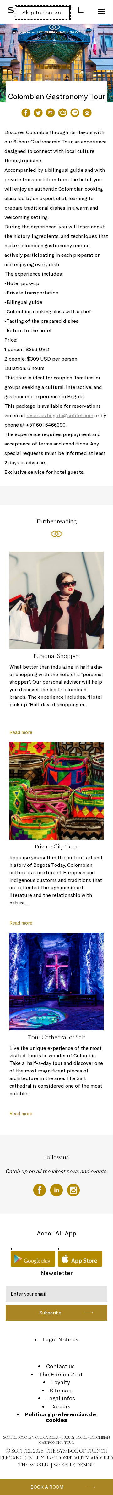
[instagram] (73, 1189)
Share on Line (74, 112)
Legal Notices (60, 1339)
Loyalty (60, 1382)
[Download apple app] (80, 1259)
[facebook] (40, 1189)
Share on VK (62, 112)
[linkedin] (57, 1189)
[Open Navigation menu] (100, 12)
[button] (101, 90)
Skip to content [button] (42, 12)
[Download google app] (33, 1259)
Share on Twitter (38, 112)
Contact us (60, 1366)
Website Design (74, 1464)
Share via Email (50, 112)
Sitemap (61, 1390)
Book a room (47, 1487)
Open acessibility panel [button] (25, 11)
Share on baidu (87, 112)
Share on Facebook (25, 112)
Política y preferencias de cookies (60, 1417)
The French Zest (61, 1374)
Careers (60, 1406)
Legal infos (60, 1398)
